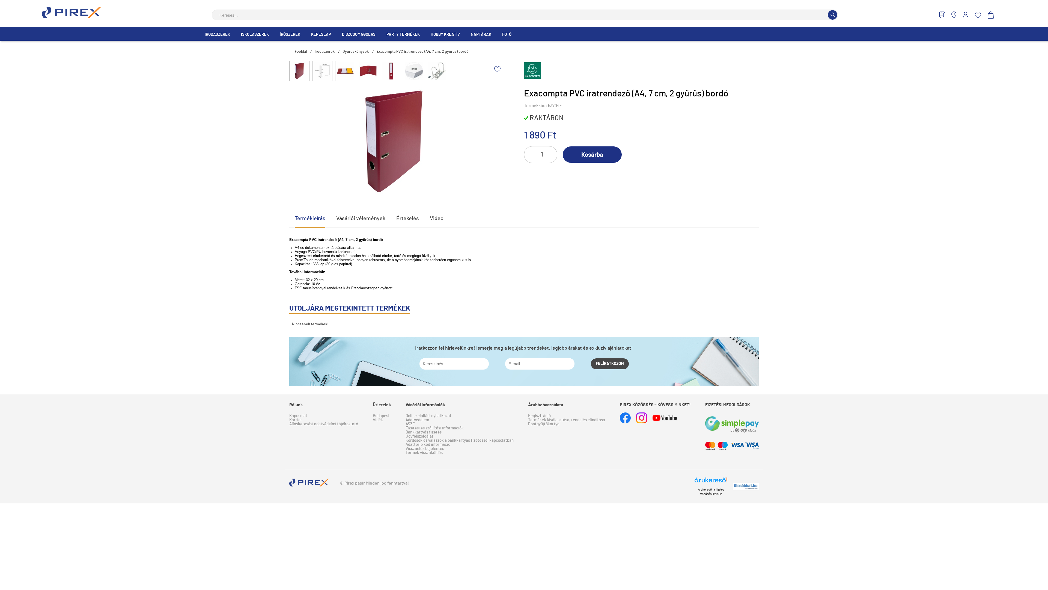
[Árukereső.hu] (711, 482)
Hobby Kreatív (445, 35)
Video (436, 218)
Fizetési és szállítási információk (435, 428)
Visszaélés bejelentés (425, 449)
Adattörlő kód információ (428, 444)
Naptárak (481, 35)
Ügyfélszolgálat (419, 436)
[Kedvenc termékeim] (978, 15)
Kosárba (592, 155)
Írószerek (290, 35)
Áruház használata (545, 405)
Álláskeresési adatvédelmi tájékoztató (323, 424)
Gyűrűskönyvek (356, 52)
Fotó (506, 35)
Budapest (381, 416)
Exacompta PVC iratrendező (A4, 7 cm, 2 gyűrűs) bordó (423, 52)
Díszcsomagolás (359, 35)
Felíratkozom (610, 364)
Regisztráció (539, 416)
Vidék (378, 420)
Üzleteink (382, 405)
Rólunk (296, 405)
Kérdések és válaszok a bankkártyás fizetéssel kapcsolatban (460, 440)
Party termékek (403, 35)
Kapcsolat (298, 416)
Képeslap (321, 35)
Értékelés (407, 218)
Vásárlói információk (425, 405)
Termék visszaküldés (424, 453)
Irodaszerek (217, 35)
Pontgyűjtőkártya (543, 424)
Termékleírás (310, 218)
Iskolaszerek (255, 35)
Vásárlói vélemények (360, 218)
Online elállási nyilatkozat (428, 416)
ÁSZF (410, 424)
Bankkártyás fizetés (424, 432)
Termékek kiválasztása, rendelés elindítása (566, 420)
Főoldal (301, 52)
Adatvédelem (417, 420)
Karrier (295, 420)
